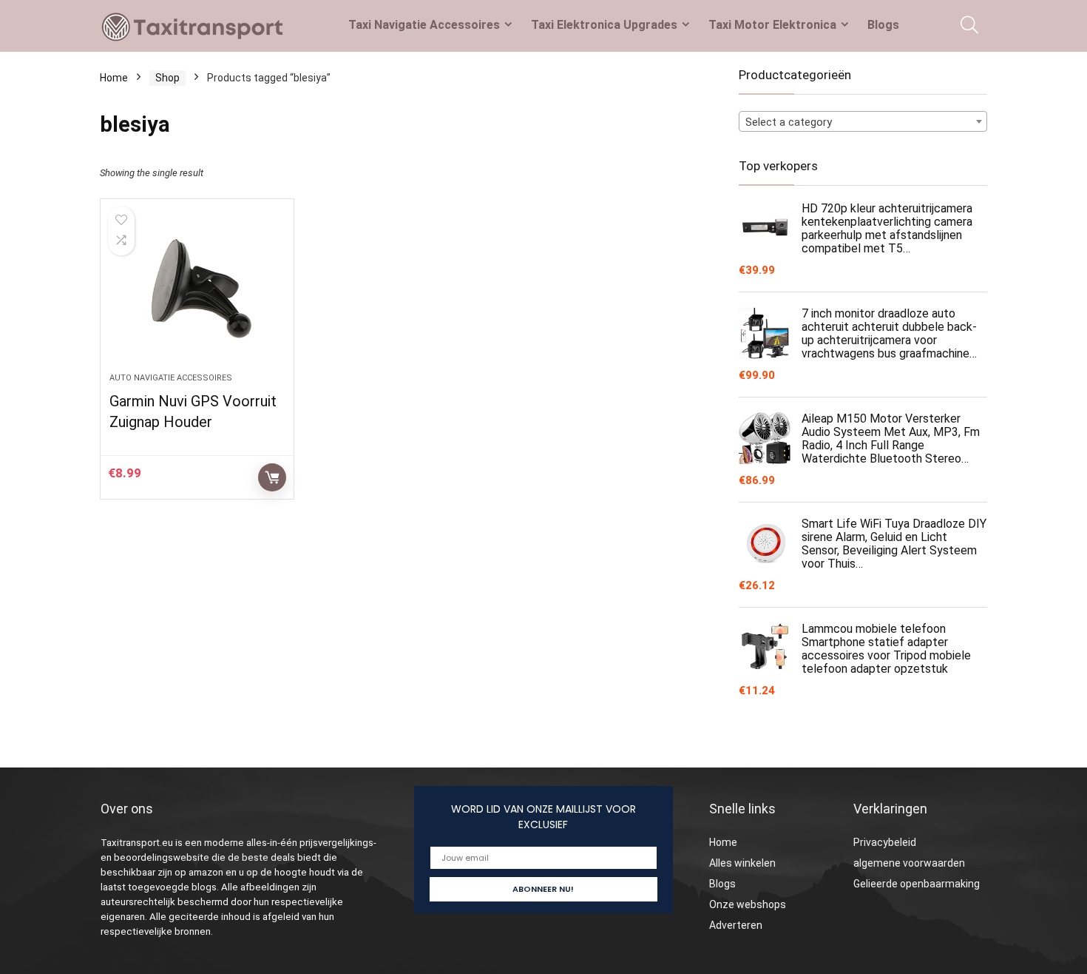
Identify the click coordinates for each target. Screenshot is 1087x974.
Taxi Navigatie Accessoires (424, 25)
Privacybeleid (884, 842)
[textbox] (862, 122)
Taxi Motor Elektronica (772, 25)
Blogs (883, 25)
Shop (167, 78)
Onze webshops (747, 904)
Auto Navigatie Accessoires (170, 378)
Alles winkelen (742, 863)
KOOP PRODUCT (272, 477)
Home (114, 78)
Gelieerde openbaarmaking (916, 884)
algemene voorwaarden (909, 863)
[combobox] (863, 121)
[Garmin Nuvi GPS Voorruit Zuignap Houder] (196, 293)
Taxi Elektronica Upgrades (604, 25)
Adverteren (735, 925)
